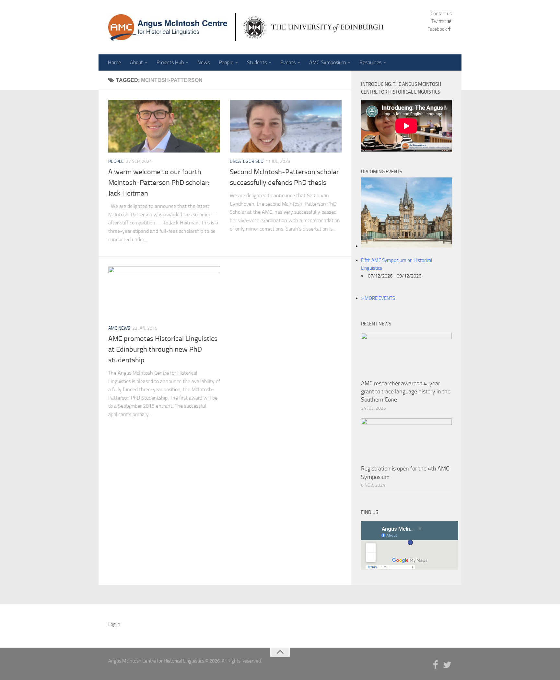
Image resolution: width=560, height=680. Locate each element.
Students (257, 62)
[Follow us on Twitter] (447, 665)
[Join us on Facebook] (435, 665)
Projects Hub (170, 62)
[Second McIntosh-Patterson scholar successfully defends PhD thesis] (286, 126)
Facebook (437, 29)
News (203, 62)
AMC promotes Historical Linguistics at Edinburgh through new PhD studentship (162, 349)
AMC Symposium (327, 62)
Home (114, 62)
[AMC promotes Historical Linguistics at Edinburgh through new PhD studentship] (164, 292)
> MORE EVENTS (378, 298)
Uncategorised (246, 161)
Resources (370, 62)
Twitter (439, 21)
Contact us (441, 14)
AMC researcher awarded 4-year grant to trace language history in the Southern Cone (405, 391)
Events (288, 62)
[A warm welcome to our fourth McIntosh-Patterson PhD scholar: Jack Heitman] (164, 126)
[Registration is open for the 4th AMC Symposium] (406, 439)
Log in (114, 624)
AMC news (119, 328)
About (136, 62)
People (226, 62)
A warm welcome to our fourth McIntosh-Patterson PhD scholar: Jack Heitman (158, 183)
